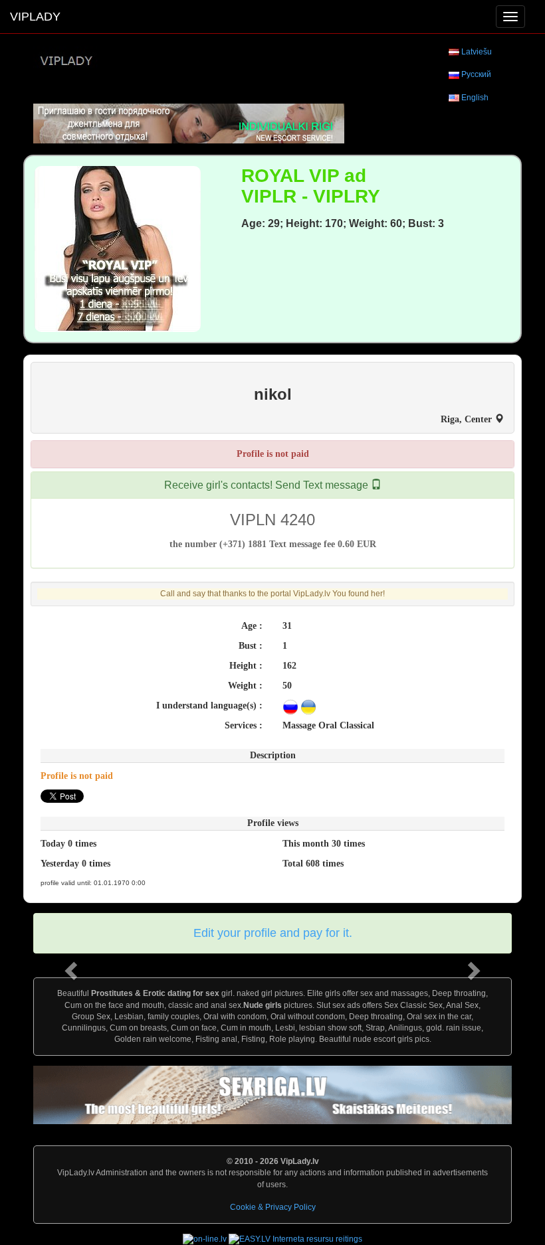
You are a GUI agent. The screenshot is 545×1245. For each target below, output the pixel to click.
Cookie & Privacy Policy (273, 1207)
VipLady (35, 16)
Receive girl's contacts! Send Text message (267, 485)
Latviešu (476, 51)
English (475, 97)
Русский (476, 74)
